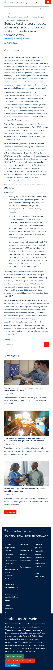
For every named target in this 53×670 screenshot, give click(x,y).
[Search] (47, 8)
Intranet (38, 580)
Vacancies (23, 554)
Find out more (13, 665)
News (11, 14)
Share (9, 39)
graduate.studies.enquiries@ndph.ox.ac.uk (11, 597)
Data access (25, 567)
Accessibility (39, 551)
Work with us (26, 550)
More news (10, 512)
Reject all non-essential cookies (20, 660)
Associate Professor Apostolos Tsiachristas (23, 300)
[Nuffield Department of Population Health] (21, 2)
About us (24, 544)
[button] (48, 2)
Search (7, 340)
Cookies (38, 554)
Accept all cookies (14, 656)
